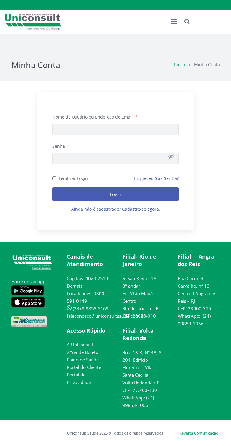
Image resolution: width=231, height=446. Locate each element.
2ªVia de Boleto (82, 352)
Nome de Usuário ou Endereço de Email (95, 117)
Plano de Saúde (83, 360)
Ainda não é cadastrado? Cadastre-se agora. (115, 209)
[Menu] (174, 21)
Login (115, 194)
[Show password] (171, 156)
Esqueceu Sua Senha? (156, 178)
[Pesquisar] (187, 21)
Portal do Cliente (84, 367)
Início (179, 64)
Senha (61, 146)
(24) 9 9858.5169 (90, 308)
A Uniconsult (80, 345)
